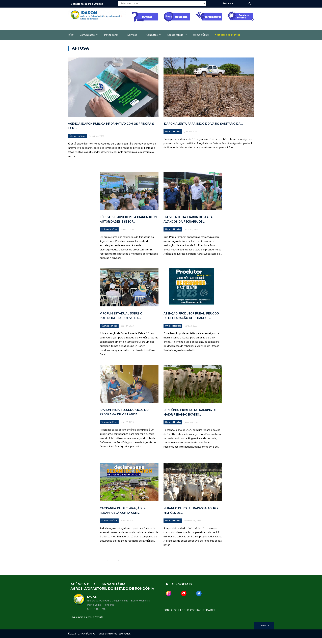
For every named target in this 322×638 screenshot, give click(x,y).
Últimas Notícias (78, 136)
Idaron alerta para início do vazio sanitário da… (203, 124)
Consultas (152, 35)
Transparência (201, 34)
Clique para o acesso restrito (86, 617)
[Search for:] (233, 3)
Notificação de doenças (227, 34)
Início (71, 34)
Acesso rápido (175, 35)
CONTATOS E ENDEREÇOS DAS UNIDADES (189, 610)
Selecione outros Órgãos (87, 4)
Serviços (132, 35)
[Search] (250, 3)
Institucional (111, 35)
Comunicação (87, 35)
